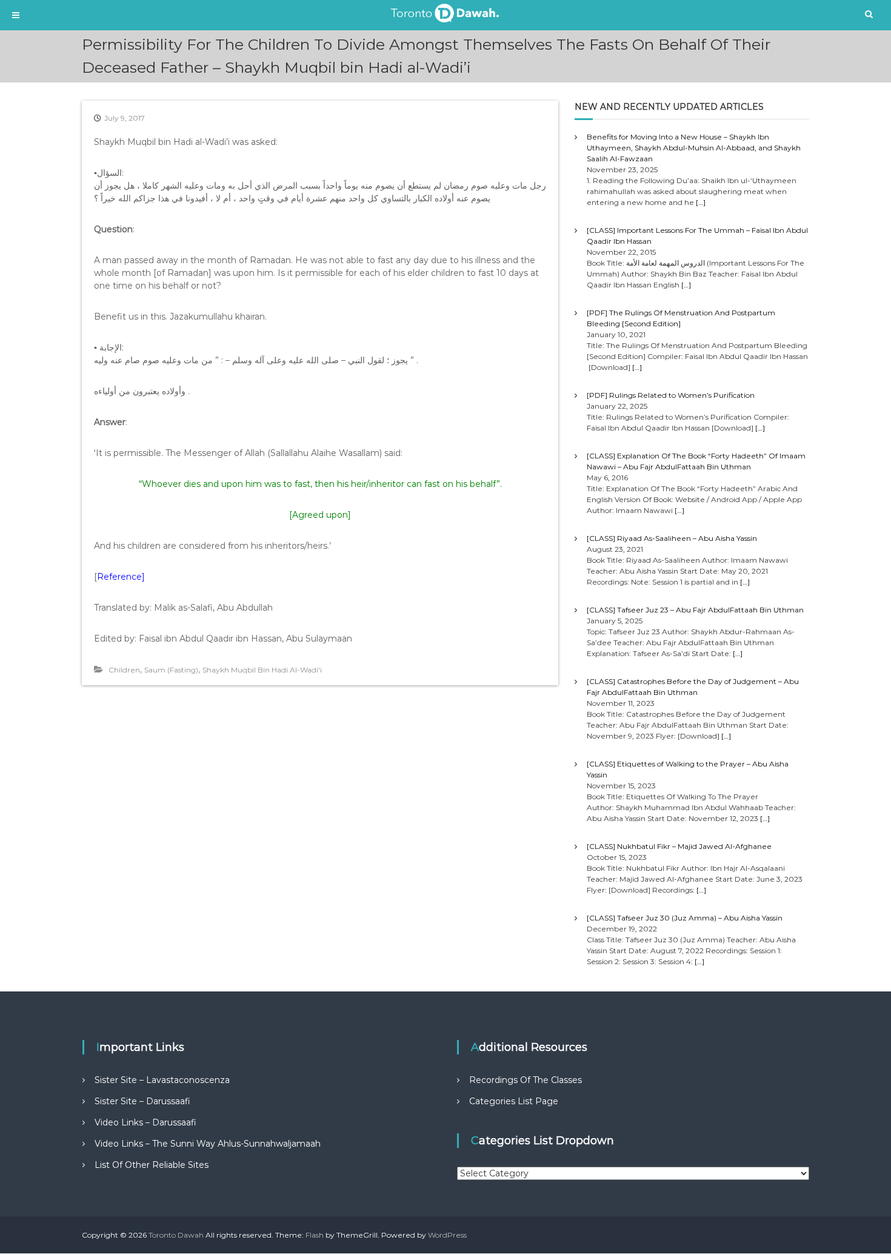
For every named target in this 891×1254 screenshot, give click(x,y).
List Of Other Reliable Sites (152, 1164)
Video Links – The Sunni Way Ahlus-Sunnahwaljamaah (208, 1143)
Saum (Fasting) (171, 669)
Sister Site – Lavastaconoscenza (162, 1080)
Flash (314, 1234)
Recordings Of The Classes (525, 1080)
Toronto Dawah (176, 1234)
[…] (701, 202)
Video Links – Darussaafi (145, 1122)
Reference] (121, 576)
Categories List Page (513, 1101)
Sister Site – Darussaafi (142, 1101)
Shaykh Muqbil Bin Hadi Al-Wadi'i (262, 669)
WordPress (447, 1234)
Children (124, 669)
